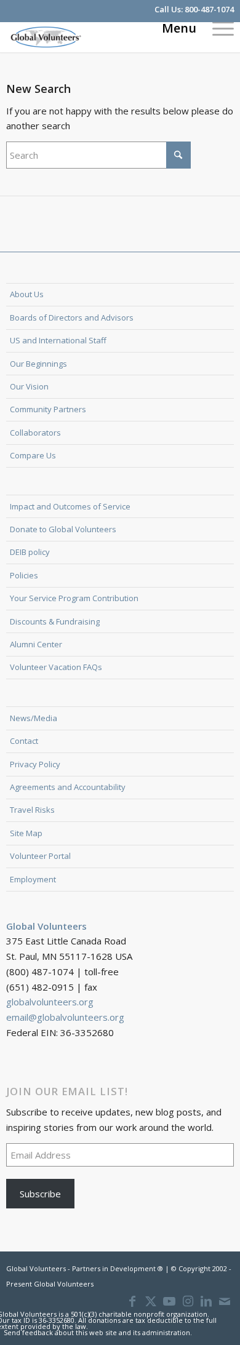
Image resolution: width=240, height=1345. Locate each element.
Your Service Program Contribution (74, 598)
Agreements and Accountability (68, 786)
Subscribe (40, 1193)
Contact (24, 740)
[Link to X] (151, 1301)
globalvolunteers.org (50, 1002)
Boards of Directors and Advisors (72, 317)
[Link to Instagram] (187, 1301)
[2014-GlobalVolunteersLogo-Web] (97, 37)
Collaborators (35, 432)
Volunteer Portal (40, 855)
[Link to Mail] (224, 1301)
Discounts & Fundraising (55, 621)
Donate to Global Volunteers (63, 529)
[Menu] (217, 27)
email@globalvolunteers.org (65, 1017)
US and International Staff (58, 340)
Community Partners (48, 409)
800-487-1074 (209, 9)
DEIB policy (30, 551)
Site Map (26, 833)
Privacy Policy (35, 764)
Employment (33, 879)
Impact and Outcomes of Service (70, 506)
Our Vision (29, 386)
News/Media (33, 718)
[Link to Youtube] (169, 1301)
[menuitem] (217, 27)
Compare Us (33, 455)
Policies (24, 575)
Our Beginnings (38, 363)
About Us (27, 294)
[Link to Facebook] (132, 1301)
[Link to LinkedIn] (206, 1301)
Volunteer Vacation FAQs (56, 666)
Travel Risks (32, 809)
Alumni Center (36, 644)
